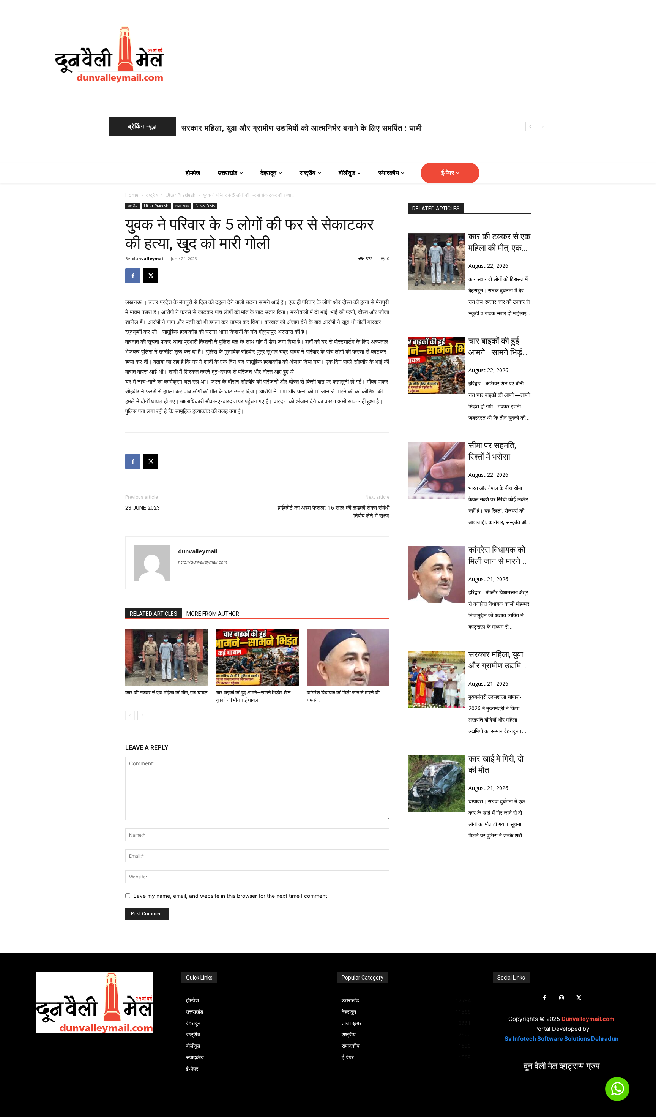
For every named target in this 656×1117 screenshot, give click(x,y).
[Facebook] (132, 275)
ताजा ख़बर (182, 206)
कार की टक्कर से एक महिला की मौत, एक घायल (166, 692)
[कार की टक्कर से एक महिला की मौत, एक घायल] (166, 657)
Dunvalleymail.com (588, 1018)
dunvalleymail (148, 258)
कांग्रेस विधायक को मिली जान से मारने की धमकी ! (499, 556)
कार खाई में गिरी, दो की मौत (496, 764)
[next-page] (142, 715)
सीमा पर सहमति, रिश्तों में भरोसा (492, 451)
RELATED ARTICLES (153, 614)
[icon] (617, 1092)
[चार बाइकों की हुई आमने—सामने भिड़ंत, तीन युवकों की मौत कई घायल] (257, 657)
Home (132, 195)
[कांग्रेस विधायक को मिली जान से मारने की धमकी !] (348, 657)
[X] (150, 275)
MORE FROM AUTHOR (212, 614)
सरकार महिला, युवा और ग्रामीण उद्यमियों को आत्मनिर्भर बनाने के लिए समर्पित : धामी (498, 660)
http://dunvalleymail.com (202, 562)
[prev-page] (130, 715)
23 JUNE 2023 (142, 507)
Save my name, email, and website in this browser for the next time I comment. (231, 896)
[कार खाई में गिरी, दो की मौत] (436, 783)
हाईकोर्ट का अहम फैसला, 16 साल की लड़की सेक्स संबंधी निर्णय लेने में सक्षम (334, 511)
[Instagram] (561, 998)
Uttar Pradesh (181, 195)
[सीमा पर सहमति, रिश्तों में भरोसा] (436, 470)
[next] (542, 126)
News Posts (205, 206)
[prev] (530, 126)
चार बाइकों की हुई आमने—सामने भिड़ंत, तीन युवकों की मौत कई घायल (281, 128)
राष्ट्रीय (152, 195)
